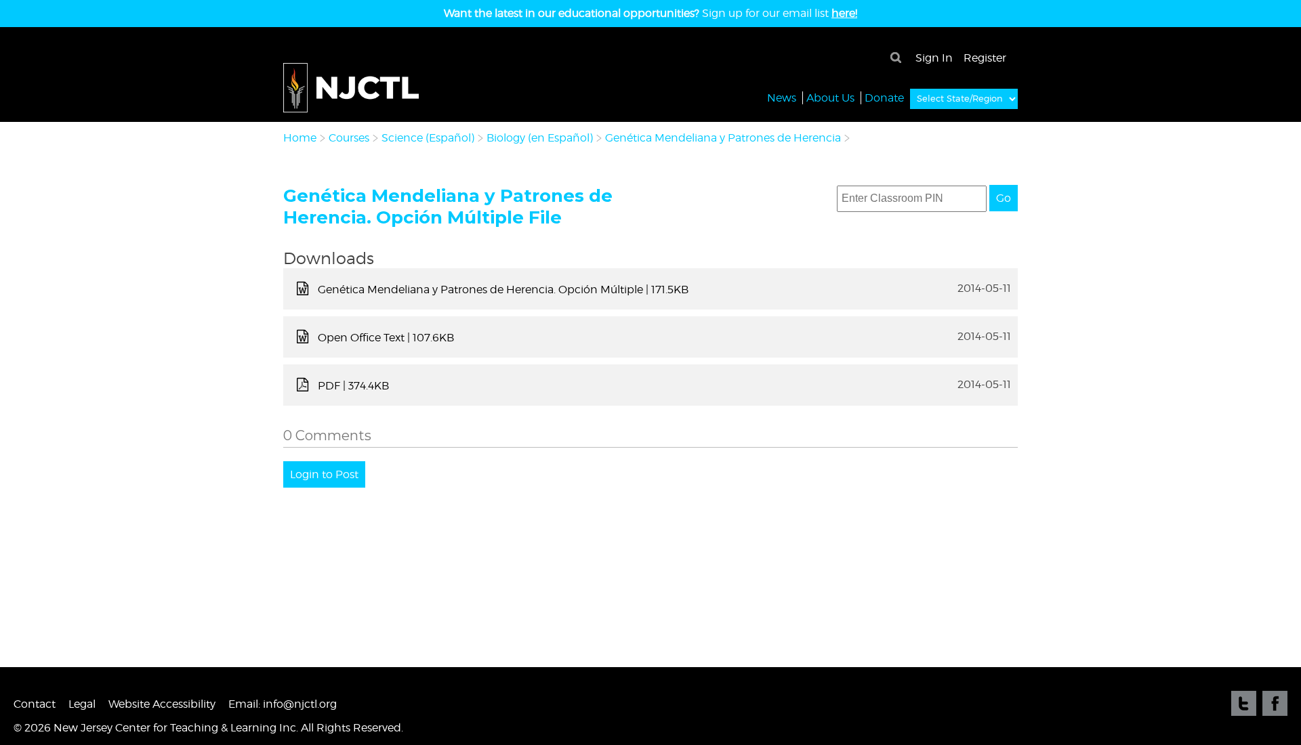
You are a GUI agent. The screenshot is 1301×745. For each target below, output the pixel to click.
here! (844, 13)
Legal (82, 704)
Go (1003, 198)
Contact (35, 704)
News (781, 97)
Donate (884, 97)
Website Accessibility (161, 704)
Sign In (934, 57)
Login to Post (324, 474)
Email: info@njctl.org (282, 704)
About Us (830, 97)
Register (985, 57)
